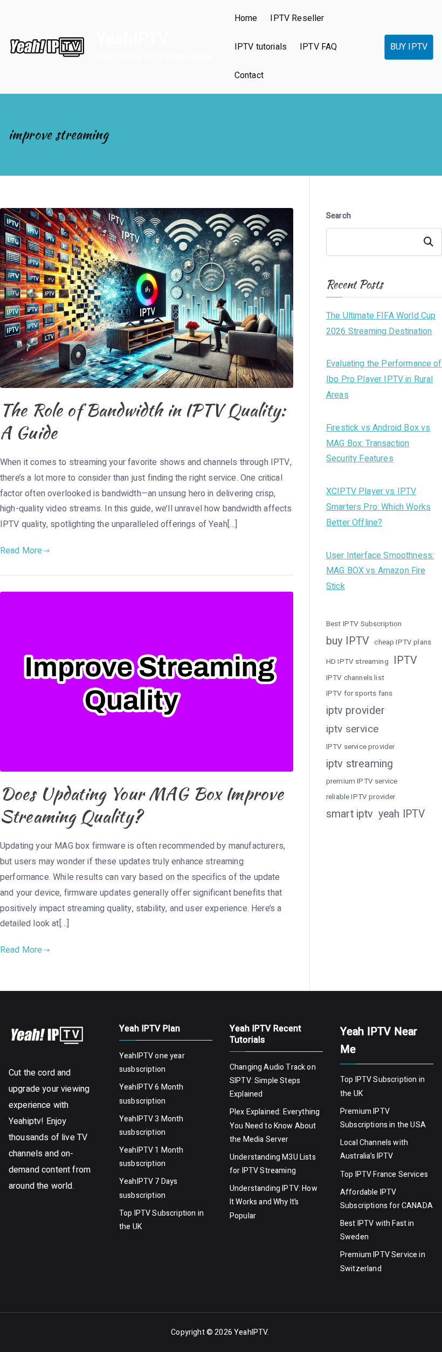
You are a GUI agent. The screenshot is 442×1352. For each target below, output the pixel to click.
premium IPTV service (361, 781)
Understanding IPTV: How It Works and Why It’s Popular (273, 1202)
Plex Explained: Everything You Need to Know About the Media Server (275, 1125)
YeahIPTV (132, 39)
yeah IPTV (401, 814)
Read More (21, 550)
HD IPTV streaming (357, 661)
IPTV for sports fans (359, 693)
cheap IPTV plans (402, 642)
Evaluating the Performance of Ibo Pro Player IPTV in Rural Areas (384, 379)
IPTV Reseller (297, 18)
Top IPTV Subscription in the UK (161, 1220)
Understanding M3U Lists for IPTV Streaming (273, 1164)
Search (338, 215)
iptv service (352, 729)
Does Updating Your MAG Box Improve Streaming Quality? (142, 805)
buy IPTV (347, 641)
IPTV (405, 660)
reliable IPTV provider (361, 797)
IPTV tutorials (260, 46)
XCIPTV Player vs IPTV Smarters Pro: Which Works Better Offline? (378, 507)
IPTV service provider (360, 746)
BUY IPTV (408, 46)
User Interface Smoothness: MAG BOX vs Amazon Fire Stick (380, 571)
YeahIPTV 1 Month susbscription (151, 1157)
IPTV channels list (355, 677)
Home (246, 18)
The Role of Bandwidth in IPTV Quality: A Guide (143, 421)
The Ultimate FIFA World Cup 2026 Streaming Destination (381, 323)
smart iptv (350, 814)
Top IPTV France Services (384, 1174)
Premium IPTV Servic (376, 1254)
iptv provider (355, 710)
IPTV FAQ (318, 46)
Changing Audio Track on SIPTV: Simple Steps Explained (273, 1081)
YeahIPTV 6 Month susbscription (151, 1093)
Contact (249, 75)
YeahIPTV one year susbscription (152, 1062)
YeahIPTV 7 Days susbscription (148, 1188)
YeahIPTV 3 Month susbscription (151, 1125)
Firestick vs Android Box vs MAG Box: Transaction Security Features (378, 443)
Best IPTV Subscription (364, 624)
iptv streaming (359, 764)
